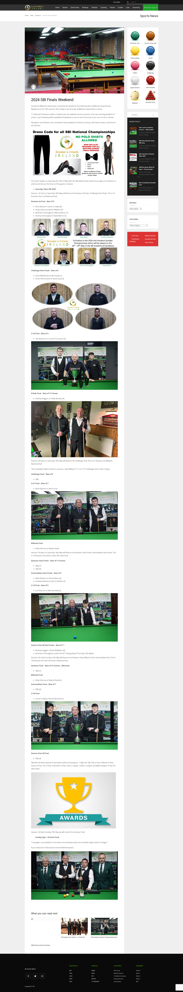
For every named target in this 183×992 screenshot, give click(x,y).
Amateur (61, 88)
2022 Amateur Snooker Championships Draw (104, 937)
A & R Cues (135, 236)
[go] (128, 2)
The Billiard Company (134, 240)
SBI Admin (41, 86)
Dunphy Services (150, 239)
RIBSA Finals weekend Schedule (40, 945)
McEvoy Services (150, 236)
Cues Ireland (149, 242)
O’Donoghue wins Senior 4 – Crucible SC (73, 937)
